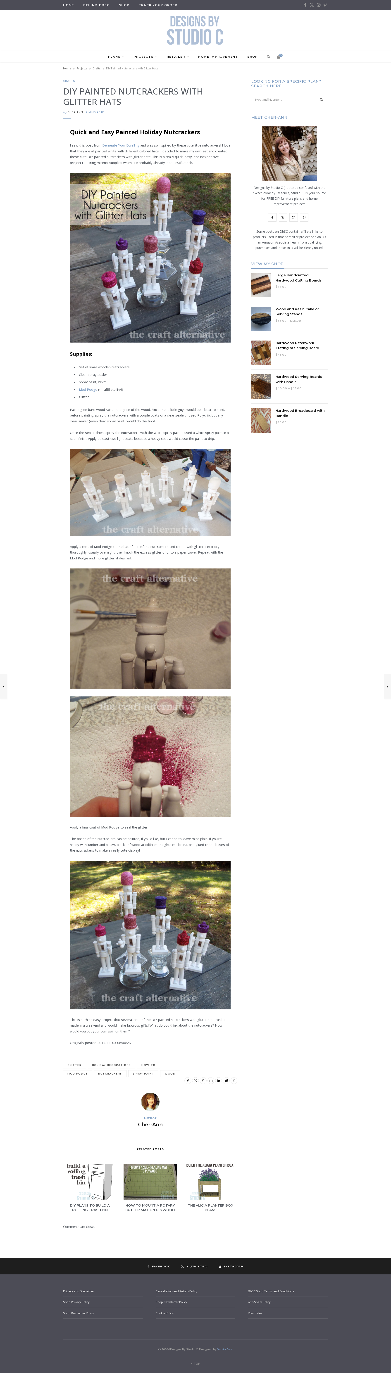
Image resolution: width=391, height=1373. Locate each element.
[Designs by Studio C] (195, 30)
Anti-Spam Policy (259, 1302)
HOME (68, 5)
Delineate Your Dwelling (120, 145)
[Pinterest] (40, 167)
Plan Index (255, 1313)
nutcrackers (110, 1073)
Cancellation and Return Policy (176, 1291)
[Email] (40, 179)
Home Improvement (218, 56)
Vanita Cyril (224, 1349)
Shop (124, 5)
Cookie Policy (165, 1313)
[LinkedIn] (40, 190)
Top (196, 1363)
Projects (143, 56)
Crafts (96, 68)
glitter (74, 1065)
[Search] (268, 56)
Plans (114, 56)
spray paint (143, 1073)
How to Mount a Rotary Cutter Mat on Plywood (150, 1207)
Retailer (176, 56)
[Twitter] (40, 156)
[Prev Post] (3, 686)
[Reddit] (40, 202)
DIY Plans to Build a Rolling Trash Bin (90, 1207)
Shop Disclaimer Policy (78, 1313)
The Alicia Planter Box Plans (210, 1207)
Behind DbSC (96, 5)
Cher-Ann (75, 112)
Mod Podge (88, 389)
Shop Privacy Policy (76, 1302)
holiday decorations (111, 1065)
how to (148, 1065)
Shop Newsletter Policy (171, 1302)
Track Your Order (158, 5)
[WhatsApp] (40, 213)
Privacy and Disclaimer (78, 1291)
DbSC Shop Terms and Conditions (271, 1291)
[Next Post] (387, 686)
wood (170, 1073)
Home (67, 68)
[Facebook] (40, 144)
